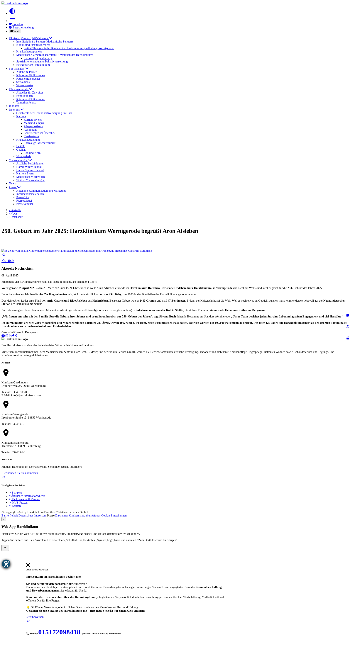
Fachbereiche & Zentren (24, 499)
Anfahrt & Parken (26, 72)
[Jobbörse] (348, 315)
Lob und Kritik (32, 152)
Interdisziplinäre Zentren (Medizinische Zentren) (44, 41)
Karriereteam (31, 136)
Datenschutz (25, 515)
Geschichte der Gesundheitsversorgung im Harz (44, 113)
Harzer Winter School (29, 166)
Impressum (40, 515)
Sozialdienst (23, 82)
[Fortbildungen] (348, 326)
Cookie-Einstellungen (114, 515)
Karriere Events (25, 173)
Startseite (15, 492)
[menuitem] (28, 566)
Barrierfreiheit (9, 515)
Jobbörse (14, 105)
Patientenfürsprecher (28, 78)
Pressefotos (22, 197)
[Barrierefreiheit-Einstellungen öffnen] (6, 564)
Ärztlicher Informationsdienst (27, 495)
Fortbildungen (24, 95)
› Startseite (15, 210)
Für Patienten (17, 68)
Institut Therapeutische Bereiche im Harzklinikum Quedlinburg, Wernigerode (69, 48)
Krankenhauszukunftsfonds (85, 515)
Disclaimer (61, 515)
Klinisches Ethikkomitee (30, 75)
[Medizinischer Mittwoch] (348, 338)
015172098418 (59, 632)
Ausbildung (30, 129)
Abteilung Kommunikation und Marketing (41, 190)
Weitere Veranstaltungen (30, 180)
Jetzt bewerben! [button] (35, 616)
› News (13, 213)
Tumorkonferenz (26, 102)
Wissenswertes (24, 85)
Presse (13, 187)
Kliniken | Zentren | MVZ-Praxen (29, 38)
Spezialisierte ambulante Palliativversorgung (42, 61)
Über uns (14, 109)
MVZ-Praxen (18, 502)
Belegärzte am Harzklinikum (33, 64)
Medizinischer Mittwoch (30, 176)
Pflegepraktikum (33, 126)
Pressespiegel (24, 200)
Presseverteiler (24, 203)
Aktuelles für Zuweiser (29, 92)
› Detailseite (16, 216)
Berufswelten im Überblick (39, 133)
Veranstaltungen (18, 160)
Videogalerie (23, 156)
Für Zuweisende (19, 89)
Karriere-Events (33, 119)
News (12, 183)
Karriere (15, 505)
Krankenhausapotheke (29, 51)
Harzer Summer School (30, 170)
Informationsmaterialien (30, 194)
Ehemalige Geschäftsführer (39, 143)
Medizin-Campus (34, 123)
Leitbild (20, 146)
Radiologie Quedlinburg (38, 58)
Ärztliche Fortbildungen (30, 163)
